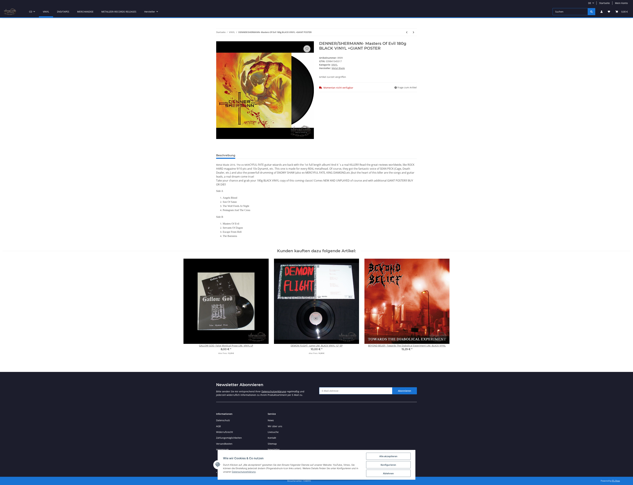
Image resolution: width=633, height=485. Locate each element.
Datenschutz (223, 420)
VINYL (334, 64)
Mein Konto (621, 3)
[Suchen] (591, 11)
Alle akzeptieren (388, 456)
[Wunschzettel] (609, 11)
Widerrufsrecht (224, 432)
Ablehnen (388, 473)
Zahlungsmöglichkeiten (229, 437)
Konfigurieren (388, 464)
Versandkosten (224, 443)
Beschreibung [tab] (225, 155)
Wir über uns (275, 426)
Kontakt (272, 437)
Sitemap (272, 443)
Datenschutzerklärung (273, 391)
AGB (218, 426)
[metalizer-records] (10, 11)
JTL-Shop (616, 480)
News (271, 420)
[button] (601, 11)
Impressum (222, 449)
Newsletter (274, 449)
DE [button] (589, 3)
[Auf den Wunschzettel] (307, 48)
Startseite (604, 3)
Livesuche (273, 432)
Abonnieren (404, 390)
